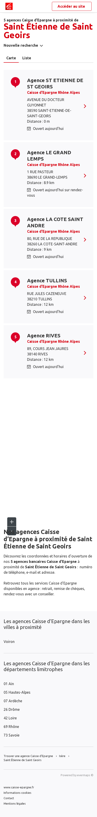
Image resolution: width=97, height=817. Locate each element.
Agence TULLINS (47, 280)
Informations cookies (17, 792)
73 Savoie (11, 735)
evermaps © (85, 775)
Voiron (9, 642)
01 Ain (9, 684)
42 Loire (10, 718)
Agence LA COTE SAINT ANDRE (55, 222)
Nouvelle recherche (21, 45)
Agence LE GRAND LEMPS (49, 155)
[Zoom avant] (11, 521)
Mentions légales (15, 803)
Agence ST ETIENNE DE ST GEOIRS (55, 83)
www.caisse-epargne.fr (19, 787)
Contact (9, 798)
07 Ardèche (13, 701)
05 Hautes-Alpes (17, 692)
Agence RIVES (43, 335)
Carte (11, 58)
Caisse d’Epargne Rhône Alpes (53, 92)
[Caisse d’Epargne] (9, 6)
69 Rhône (11, 727)
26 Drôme (12, 709)
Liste (26, 58)
